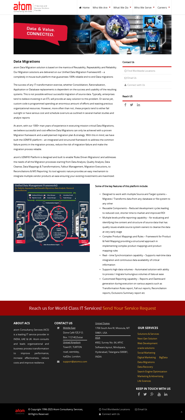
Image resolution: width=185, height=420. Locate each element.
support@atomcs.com (75, 361)
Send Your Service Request (129, 308)
